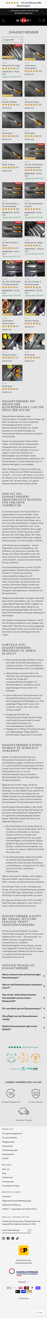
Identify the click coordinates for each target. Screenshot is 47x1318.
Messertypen (7, 1146)
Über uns (5, 1169)
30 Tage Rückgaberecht (12, 1133)
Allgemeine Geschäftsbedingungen (16, 1200)
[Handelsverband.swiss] (23, 1272)
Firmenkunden (8, 1181)
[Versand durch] (23, 1250)
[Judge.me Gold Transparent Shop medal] (24, 1058)
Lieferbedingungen (10, 1150)
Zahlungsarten (8, 1154)
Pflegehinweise (8, 1142)
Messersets (31, 793)
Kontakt (5, 1158)
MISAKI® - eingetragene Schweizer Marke (19, 1209)
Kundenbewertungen (10, 1186)
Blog (4, 1173)
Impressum (6, 1196)
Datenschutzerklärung (11, 1205)
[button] (9, 68)
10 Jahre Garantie (9, 1137)
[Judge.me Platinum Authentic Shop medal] (12, 1058)
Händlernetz (7, 1177)
